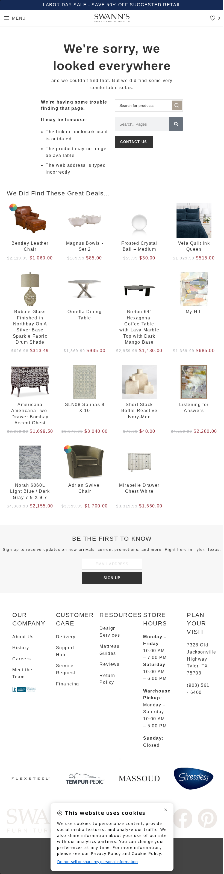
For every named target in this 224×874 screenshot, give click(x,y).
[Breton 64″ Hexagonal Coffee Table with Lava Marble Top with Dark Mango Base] (139, 289)
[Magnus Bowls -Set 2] (84, 220)
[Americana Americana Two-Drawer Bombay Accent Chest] (30, 382)
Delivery (66, 636)
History (20, 647)
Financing (67, 684)
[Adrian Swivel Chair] (84, 462)
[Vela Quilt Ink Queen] (194, 220)
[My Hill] (194, 289)
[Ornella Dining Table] (84, 289)
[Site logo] (112, 17)
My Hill (194, 311)
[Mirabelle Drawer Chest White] (139, 462)
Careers (21, 659)
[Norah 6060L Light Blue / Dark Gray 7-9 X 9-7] (30, 462)
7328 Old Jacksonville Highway (201, 652)
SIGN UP (112, 578)
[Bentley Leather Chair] (30, 220)
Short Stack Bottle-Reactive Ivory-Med (139, 410)
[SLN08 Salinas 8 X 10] (84, 382)
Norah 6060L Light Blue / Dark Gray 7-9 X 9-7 (30, 491)
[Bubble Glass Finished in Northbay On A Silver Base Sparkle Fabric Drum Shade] (30, 289)
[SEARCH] (177, 105)
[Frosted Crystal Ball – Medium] (139, 220)
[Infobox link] (30, 780)
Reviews (109, 664)
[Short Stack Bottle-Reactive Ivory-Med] (139, 382)
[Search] (176, 124)
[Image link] (182, 818)
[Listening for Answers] (194, 382)
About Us (23, 636)
